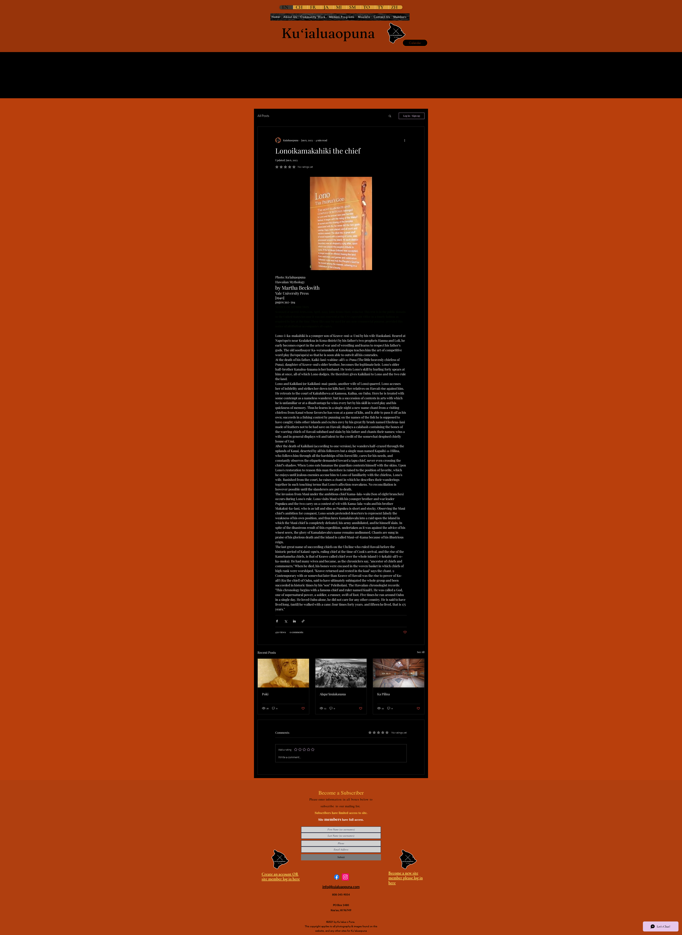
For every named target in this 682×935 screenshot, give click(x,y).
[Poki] (283, 673)
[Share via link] (303, 621)
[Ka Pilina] (398, 673)
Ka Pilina (383, 694)
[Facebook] (336, 877)
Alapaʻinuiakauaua (333, 694)
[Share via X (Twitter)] (285, 621)
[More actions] (404, 140)
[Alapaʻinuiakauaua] (341, 673)
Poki (265, 694)
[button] (390, 115)
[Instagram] (345, 877)
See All (420, 652)
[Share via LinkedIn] (294, 621)
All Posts (263, 116)
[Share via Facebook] (277, 621)
